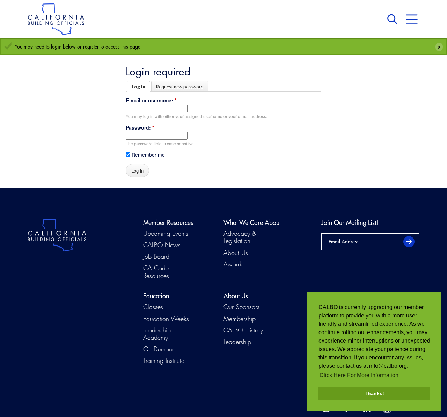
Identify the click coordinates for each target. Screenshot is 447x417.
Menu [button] (411, 19)
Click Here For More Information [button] (359, 375)
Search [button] (394, 19)
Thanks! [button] (374, 393)
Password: (140, 127)
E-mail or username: (151, 100)
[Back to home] (56, 19)
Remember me (147, 154)
